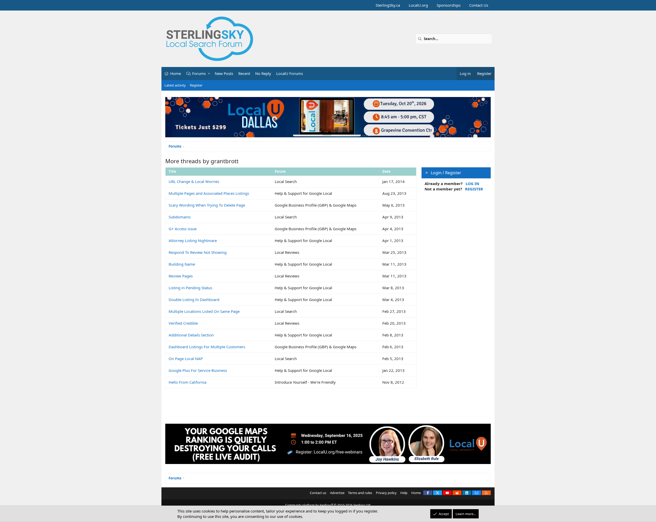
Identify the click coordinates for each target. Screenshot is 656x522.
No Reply (263, 73)
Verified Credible (183, 323)
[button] (209, 73)
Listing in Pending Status (190, 287)
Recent (244, 73)
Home (175, 73)
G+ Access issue (183, 228)
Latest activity (175, 85)
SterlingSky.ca (388, 5)
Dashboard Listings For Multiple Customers (207, 346)
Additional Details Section (191, 334)
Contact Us (478, 5)
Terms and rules (360, 492)
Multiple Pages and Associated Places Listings (209, 193)
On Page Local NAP (186, 358)
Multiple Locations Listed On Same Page (204, 311)
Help (403, 492)
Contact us (318, 492)
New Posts (224, 73)
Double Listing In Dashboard (194, 299)
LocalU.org (418, 5)
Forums (199, 73)
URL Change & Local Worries (194, 181)
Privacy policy (386, 492)
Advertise (337, 492)
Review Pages (181, 275)
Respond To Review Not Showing (198, 252)
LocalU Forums (289, 73)
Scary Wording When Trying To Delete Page (207, 205)
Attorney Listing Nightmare (193, 240)
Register (196, 85)
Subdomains (180, 216)
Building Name (182, 264)
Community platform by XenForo (328, 505)
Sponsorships (448, 5)
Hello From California (187, 382)
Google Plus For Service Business (198, 370)
